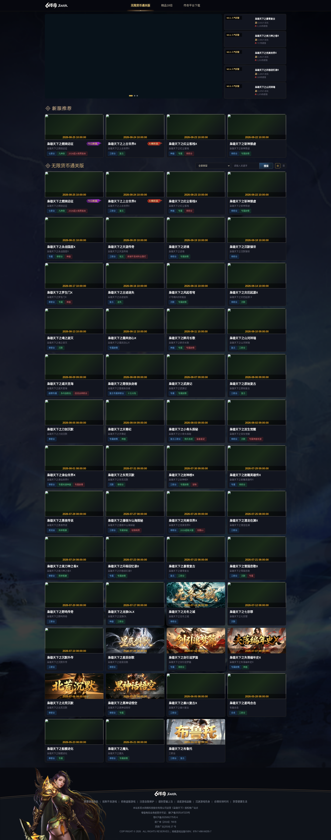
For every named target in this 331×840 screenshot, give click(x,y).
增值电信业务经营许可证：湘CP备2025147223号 (165, 812)
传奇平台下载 (192, 5)
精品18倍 (167, 5)
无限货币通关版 (140, 5)
